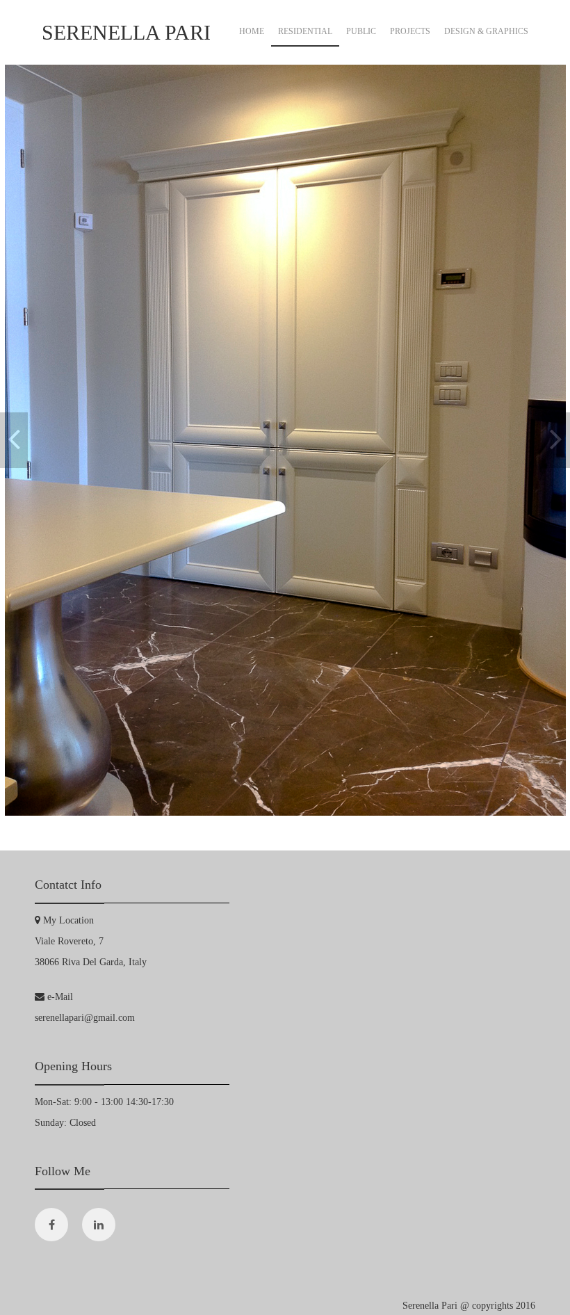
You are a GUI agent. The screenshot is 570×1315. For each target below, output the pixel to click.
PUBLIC (361, 31)
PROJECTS (410, 31)
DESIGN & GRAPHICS (486, 31)
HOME (251, 31)
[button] (14, 440)
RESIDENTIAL (305, 31)
